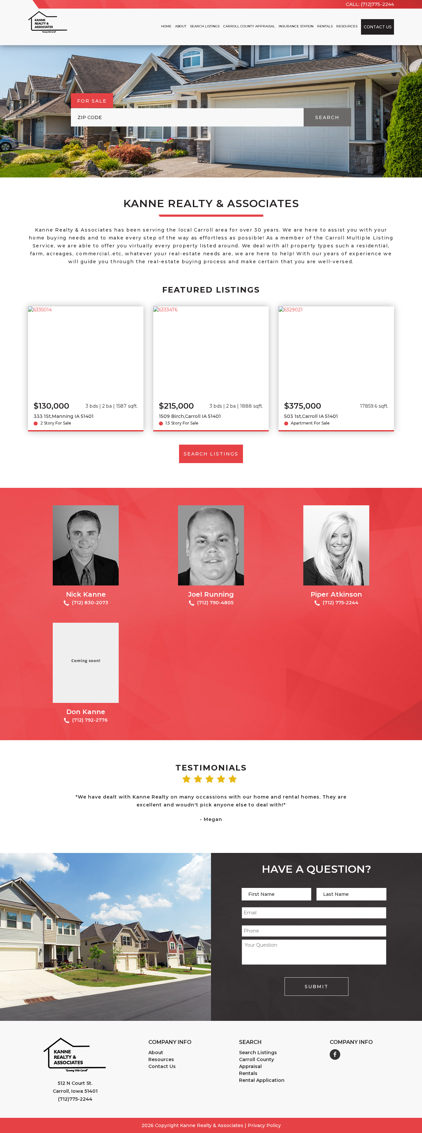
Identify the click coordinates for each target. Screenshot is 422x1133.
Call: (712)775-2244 (370, 4)
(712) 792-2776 (89, 720)
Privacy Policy (264, 1125)
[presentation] (51, 800)
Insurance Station (296, 26)
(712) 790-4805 (214, 603)
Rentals (325, 26)
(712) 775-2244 (339, 603)
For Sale (92, 101)
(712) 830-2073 (89, 603)
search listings (211, 454)
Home (166, 26)
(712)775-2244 (75, 1099)
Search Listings (205, 26)
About (180, 26)
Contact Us (377, 26)
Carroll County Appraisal (249, 26)
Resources (346, 26)
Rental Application (262, 1080)
